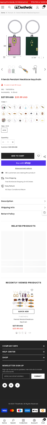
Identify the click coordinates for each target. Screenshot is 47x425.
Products (10, 13)
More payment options (23, 168)
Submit (38, 376)
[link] (12, 264)
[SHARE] (44, 156)
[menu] (2, 7)
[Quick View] (32, 294)
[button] (39, 58)
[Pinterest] (11, 385)
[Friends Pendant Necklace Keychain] (23, 298)
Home (3, 13)
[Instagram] (4, 385)
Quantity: (5, 138)
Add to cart (17, 156)
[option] (23, 38)
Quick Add (23, 311)
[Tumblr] (17, 385)
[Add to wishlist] (39, 156)
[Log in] (37, 7)
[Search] (9, 7)
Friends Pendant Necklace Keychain (23, 320)
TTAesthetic (23, 317)
